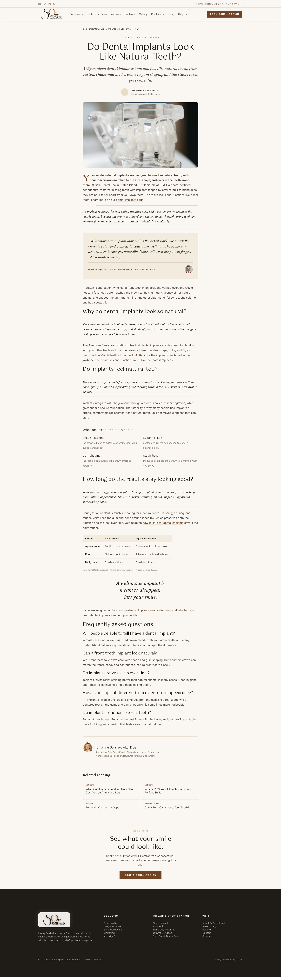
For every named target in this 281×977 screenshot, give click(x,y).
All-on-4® (158, 926)
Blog (85, 29)
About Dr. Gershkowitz (214, 923)
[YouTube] (39, 4)
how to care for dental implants (163, 522)
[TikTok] (44, 4)
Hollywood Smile (112, 926)
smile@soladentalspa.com (210, 3)
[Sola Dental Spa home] (54, 919)
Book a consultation (140, 875)
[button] (77, 14)
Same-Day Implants (163, 929)
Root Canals (159, 936)
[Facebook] (54, 4)
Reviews (207, 929)
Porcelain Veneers (113, 923)
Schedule (207, 936)
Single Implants (161, 923)
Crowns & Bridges (162, 932)
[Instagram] (49, 4)
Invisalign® (109, 936)
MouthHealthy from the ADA (119, 355)
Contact (206, 932)
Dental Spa (172, 936)
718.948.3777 (236, 3)
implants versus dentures (154, 610)
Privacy (217, 959)
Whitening (109, 932)
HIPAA (239, 959)
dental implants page (129, 199)
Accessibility (229, 959)
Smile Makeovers (113, 929)
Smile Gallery (209, 926)
